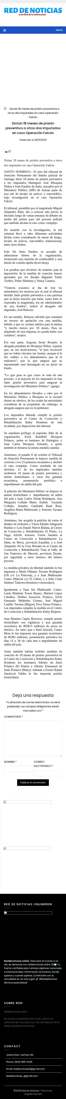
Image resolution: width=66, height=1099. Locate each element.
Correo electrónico (43, 764)
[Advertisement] (33, 68)
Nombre (10, 762)
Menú (59, 30)
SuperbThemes (33, 1094)
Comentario (13, 717)
